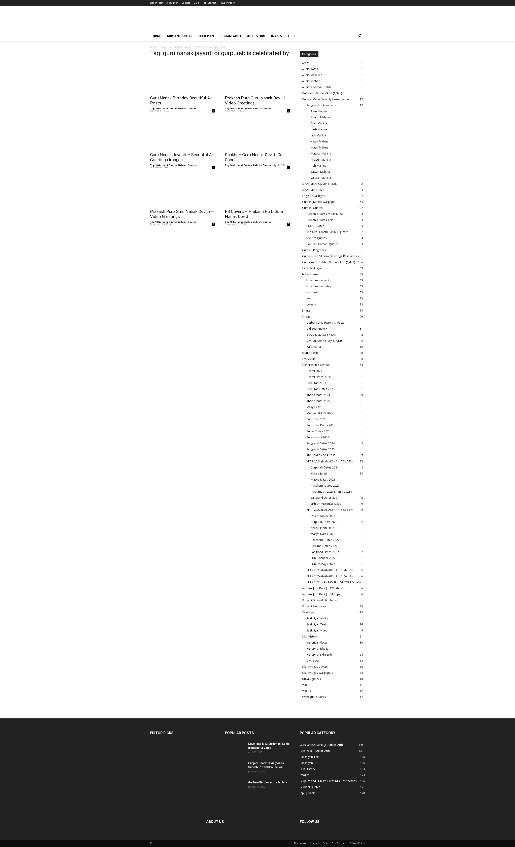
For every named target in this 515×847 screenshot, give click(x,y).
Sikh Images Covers (315, 667)
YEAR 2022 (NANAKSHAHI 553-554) (329, 510)
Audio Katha (310, 69)
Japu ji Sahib (310, 353)
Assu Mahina (319, 111)
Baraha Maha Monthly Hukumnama (325, 99)
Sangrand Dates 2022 (325, 552)
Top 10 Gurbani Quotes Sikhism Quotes (173, 108)
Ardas (306, 63)
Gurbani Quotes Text (320, 220)
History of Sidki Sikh (319, 654)
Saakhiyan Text (316, 624)
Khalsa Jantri (319, 473)
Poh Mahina (318, 165)
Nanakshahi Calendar (316, 365)
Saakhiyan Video (317, 630)
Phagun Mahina (321, 159)
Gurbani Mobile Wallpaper (319, 202)
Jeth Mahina (318, 135)
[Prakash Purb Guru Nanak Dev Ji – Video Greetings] (257, 77)
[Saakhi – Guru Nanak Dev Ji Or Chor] (257, 134)
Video (305, 685)
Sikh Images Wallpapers (317, 673)
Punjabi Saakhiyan (314, 606)
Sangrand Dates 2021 (325, 497)
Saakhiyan (206, 36)
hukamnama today (318, 286)
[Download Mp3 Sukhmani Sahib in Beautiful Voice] (235, 749)
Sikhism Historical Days (326, 504)
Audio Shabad (311, 81)
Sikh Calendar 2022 (323, 558)
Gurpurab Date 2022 (324, 522)
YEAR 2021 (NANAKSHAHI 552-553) (329, 461)
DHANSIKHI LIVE (313, 190)
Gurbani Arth (230, 36)
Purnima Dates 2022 (324, 546)
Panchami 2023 (316, 419)
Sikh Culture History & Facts (324, 341)
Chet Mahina (319, 123)
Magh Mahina (320, 147)
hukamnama (310, 274)
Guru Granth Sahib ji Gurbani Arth (323, 262)
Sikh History (309, 636)
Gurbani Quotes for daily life (324, 214)
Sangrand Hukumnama (321, 105)
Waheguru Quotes (314, 697)
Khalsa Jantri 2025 (318, 401)
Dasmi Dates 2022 (323, 516)
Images (276, 36)
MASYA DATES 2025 (319, 413)
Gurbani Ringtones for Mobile (267, 782)
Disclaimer (172, 2)
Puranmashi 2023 (317, 437)
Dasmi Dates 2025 (318, 377)
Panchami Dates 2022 (325, 540)
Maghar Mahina (321, 153)
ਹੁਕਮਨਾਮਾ (311, 304)
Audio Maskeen (312, 75)
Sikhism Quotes (316, 238)
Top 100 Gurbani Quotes (322, 244)
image (306, 310)
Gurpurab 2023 (316, 383)
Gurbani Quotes (179, 36)
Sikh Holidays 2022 (323, 564)
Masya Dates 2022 (323, 534)
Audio (292, 36)
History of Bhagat (318, 648)
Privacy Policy (227, 2)
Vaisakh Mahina (321, 178)
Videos (306, 691)
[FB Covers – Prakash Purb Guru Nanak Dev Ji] (257, 190)
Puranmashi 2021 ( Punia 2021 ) (331, 491)
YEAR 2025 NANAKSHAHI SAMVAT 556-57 (333, 582)
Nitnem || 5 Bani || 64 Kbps (321, 594)
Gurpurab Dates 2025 (320, 389)
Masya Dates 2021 (323, 479)
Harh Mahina (319, 129)
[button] (360, 36)
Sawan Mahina (320, 171)
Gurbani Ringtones (314, 250)
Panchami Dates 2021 (325, 485)
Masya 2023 (314, 407)
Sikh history (256, 36)
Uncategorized (311, 679)
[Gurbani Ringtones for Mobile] (235, 787)
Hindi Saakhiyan (312, 268)
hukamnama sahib (318, 280)
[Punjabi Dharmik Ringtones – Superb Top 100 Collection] (235, 768)
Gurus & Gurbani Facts (321, 334)
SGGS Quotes (315, 226)
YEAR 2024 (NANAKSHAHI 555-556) (329, 576)
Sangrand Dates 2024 (320, 443)
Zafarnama (313, 347)
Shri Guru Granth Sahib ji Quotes (327, 232)
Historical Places (317, 642)
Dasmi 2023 (314, 371)
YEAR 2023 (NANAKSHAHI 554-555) (329, 570)
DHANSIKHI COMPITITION (319, 184)
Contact (186, 2)
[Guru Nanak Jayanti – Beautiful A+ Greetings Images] (182, 134)
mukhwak (312, 292)
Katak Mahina (320, 141)
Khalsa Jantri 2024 (318, 395)
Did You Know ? (316, 328)
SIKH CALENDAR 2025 (321, 455)
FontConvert (209, 2)
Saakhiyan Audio (317, 618)
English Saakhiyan (313, 196)
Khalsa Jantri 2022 (322, 528)
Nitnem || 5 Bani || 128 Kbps (322, 588)
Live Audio (309, 359)
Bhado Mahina (320, 117)
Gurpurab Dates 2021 (325, 467)
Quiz (196, 2)
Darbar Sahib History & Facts (325, 322)
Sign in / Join (156, 2)
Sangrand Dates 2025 (320, 449)
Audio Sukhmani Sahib (316, 87)
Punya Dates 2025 (318, 431)
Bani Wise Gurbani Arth (317, 93)
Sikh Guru (312, 660)
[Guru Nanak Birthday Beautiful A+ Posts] (182, 77)
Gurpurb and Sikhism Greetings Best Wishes (330, 256)
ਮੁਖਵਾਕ (310, 298)
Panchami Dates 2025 (320, 425)
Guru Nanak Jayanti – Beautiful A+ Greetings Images (182, 157)
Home (157, 36)
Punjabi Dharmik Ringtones (320, 600)
